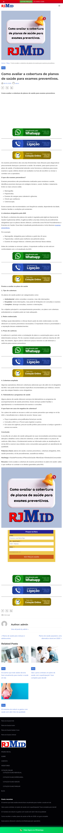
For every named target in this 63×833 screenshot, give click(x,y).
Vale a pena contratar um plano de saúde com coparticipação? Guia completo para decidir (43, 675)
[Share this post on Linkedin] (11, 87)
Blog (8, 63)
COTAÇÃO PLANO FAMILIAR (11, 786)
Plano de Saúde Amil (7, 721)
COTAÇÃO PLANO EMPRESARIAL (13, 777)
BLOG (3, 791)
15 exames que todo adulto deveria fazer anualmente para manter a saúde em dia (14, 675)
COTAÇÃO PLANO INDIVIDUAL (12, 772)
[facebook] (2, 87)
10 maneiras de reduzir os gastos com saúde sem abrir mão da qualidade (23, 812)
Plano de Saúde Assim (8, 725)
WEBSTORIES (5, 765)
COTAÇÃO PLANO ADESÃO (11, 782)
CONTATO (4, 761)
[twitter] (7, 87)
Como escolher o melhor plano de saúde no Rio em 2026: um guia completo (24, 816)
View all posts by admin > (20, 629)
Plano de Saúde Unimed (8, 735)
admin (17, 83)
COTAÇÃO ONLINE (7, 770)
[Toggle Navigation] (59, 6)
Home (3, 63)
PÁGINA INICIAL (6, 752)
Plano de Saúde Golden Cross (10, 730)
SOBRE (3, 756)
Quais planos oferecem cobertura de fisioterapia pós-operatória (20, 821)
